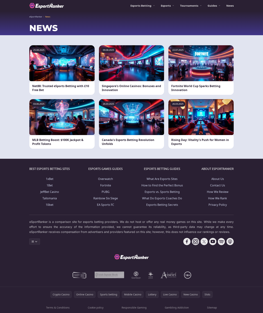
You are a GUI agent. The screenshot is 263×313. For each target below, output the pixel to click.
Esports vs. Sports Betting (162, 192)
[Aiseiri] (168, 275)
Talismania (49, 198)
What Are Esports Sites (162, 179)
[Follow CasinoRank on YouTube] (212, 241)
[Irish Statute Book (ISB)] (109, 275)
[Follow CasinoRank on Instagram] (195, 241)
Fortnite (105, 185)
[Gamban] (136, 275)
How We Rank (217, 198)
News (230, 5)
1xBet (49, 179)
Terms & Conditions (58, 307)
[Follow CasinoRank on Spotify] (221, 241)
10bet (49, 205)
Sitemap (212, 307)
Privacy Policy (217, 205)
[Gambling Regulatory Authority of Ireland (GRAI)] (79, 275)
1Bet (50, 185)
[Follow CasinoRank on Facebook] (187, 241)
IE (33, 241)
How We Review (217, 192)
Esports (166, 5)
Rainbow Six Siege (105, 198)
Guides (212, 5)
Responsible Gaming (134, 307)
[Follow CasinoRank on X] (204, 241)
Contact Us (217, 185)
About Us (217, 179)
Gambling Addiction (177, 307)
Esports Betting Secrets (162, 205)
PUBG (106, 192)
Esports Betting (140, 5)
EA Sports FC (105, 205)
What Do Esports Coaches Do (162, 198)
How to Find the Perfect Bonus (162, 185)
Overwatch (105, 179)
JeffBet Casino (49, 192)
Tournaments (189, 5)
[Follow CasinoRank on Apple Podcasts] (230, 241)
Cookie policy (95, 307)
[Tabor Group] (150, 275)
